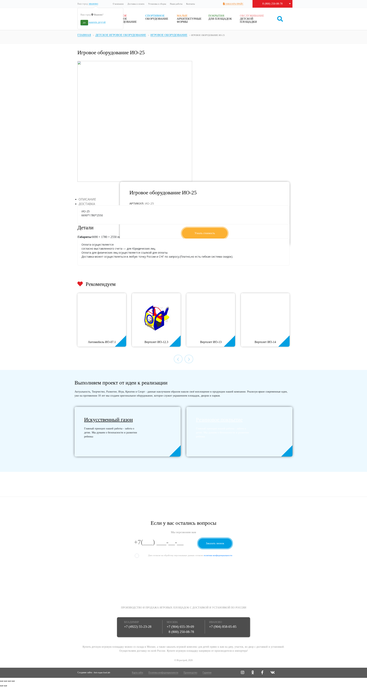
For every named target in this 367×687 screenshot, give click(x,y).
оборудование (156, 17)
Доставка (87, 204)
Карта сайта (137, 672)
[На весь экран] (9, 681)
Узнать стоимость (205, 233)
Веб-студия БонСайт (102, 673)
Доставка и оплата (135, 4)
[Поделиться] (5, 681)
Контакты (190, 4)
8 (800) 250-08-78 (272, 3)
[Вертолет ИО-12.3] (156, 316)
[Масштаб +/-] (13, 681)
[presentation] (178, 359)
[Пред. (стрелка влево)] (1, 685)
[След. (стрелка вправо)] (5, 685)
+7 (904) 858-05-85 (222, 627)
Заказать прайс (234, 4)
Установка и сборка (157, 4)
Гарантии (207, 672)
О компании (118, 4)
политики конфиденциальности (218, 555)
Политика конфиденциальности (163, 672)
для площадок (220, 17)
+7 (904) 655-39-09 (180, 627)
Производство (190, 672)
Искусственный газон (108, 420)
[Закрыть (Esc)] (1, 681)
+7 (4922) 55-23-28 (137, 627)
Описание (87, 199)
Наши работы (176, 4)
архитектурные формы (189, 18)
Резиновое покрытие (219, 420)
